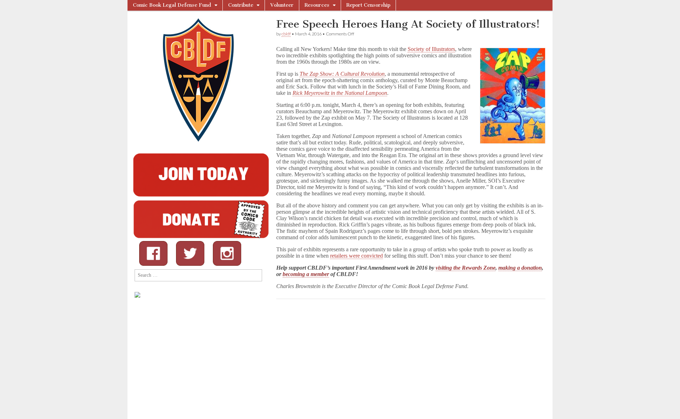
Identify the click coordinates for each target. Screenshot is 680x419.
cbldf (286, 33)
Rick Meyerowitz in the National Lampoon (340, 93)
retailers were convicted (356, 256)
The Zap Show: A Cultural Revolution (342, 74)
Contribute (240, 5)
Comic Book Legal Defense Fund (172, 5)
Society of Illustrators (431, 49)
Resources (317, 5)
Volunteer (282, 5)
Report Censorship (368, 5)
